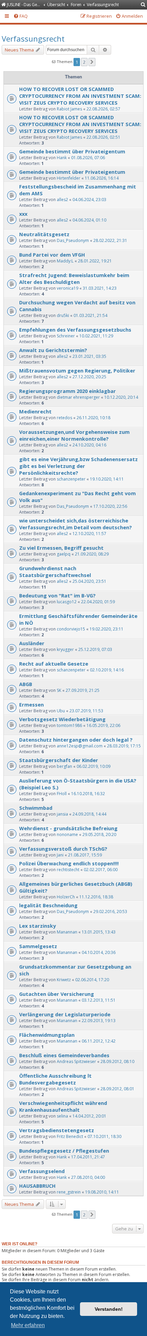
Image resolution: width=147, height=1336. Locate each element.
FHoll (62, 793)
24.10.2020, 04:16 (89, 445)
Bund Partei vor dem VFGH (52, 254)
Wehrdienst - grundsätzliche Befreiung (68, 828)
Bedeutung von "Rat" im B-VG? (57, 595)
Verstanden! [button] (109, 1309)
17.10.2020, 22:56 (110, 506)
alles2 (62, 199)
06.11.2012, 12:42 (99, 1041)
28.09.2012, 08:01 (117, 1089)
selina (62, 1116)
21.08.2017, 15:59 (85, 855)
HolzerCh (66, 897)
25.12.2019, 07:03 (95, 649)
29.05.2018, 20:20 (99, 834)
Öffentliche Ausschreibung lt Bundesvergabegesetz (55, 1079)
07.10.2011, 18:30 (104, 1136)
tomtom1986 (69, 725)
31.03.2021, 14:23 (100, 288)
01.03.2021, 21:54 (90, 315)
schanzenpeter (71, 479)
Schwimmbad (35, 807)
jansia (62, 814)
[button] (92, 62)
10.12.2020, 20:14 (121, 397)
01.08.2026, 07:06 (88, 158)
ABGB (25, 684)
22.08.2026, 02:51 (103, 137)
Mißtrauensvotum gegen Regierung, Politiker (77, 370)
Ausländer (31, 643)
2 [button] (84, 62)
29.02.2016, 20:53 (110, 911)
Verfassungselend (42, 1171)
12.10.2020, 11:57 (89, 533)
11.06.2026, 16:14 (102, 178)
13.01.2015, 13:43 (99, 932)
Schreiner (66, 336)
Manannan (67, 932)
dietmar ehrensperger (78, 397)
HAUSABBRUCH (37, 1185)
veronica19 (67, 288)
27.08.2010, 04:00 (88, 1177)
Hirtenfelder (68, 178)
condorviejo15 (71, 629)
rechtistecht (68, 869)
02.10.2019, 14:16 (107, 670)
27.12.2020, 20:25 (89, 377)
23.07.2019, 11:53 (86, 711)
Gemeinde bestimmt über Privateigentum (72, 151)
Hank (62, 158)
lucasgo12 (67, 602)
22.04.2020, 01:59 (98, 602)
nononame (67, 834)
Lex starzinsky (37, 925)
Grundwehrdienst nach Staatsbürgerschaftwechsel (55, 571)
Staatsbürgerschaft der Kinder (58, 760)
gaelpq (63, 554)
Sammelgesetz (38, 946)
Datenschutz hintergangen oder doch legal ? (76, 739)
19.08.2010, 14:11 (102, 1192)
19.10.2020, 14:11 (107, 479)
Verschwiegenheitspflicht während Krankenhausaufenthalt (63, 1106)
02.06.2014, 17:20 (92, 980)
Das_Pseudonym (73, 240)
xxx (23, 213)
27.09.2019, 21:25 (82, 690)
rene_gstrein (69, 1192)
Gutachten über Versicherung (56, 993)
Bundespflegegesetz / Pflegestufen (64, 1150)
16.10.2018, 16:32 (88, 793)
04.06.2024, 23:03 (89, 199)
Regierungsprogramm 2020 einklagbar (67, 391)
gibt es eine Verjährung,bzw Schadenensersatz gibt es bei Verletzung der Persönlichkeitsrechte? (78, 466)
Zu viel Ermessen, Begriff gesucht (61, 547)
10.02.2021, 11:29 (96, 336)
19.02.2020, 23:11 (106, 629)
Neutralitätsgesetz (44, 234)
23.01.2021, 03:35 (89, 356)
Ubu (61, 711)
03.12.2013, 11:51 (99, 1000)
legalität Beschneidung (48, 905)
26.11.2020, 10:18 (93, 418)
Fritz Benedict (70, 1136)
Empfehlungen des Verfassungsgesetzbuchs (75, 329)
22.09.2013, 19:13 (99, 1020)
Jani (60, 855)
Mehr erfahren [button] (28, 1325)
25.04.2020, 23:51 (89, 581)
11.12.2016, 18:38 (96, 897)
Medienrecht (35, 411)
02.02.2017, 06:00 (101, 869)
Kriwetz (64, 980)
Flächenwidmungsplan (47, 1034)
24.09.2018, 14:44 (89, 814)
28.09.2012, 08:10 (117, 1061)
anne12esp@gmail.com (80, 746)
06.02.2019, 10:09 (93, 766)
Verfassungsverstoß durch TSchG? (63, 848)
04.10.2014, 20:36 (99, 952)
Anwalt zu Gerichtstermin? (53, 350)
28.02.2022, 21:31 (110, 240)
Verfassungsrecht (33, 38)
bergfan (64, 766)
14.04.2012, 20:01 (89, 1116)
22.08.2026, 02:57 (103, 109)
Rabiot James (69, 109)
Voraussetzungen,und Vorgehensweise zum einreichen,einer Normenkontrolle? (74, 435)
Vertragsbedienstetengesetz (56, 1130)
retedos (64, 418)
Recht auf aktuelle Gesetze (53, 663)
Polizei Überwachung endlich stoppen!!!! (69, 863)
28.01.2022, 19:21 (95, 261)
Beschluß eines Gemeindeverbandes (64, 1055)
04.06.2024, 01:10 (89, 220)
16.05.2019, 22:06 (103, 725)
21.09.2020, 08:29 (92, 554)
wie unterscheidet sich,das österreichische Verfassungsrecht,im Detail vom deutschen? (75, 524)
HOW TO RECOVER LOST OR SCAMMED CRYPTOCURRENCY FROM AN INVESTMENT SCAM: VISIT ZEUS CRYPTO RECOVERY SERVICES (80, 96)
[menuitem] (143, 5)
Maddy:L (65, 261)
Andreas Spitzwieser (76, 1061)
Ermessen (31, 704)
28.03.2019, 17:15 (124, 746)
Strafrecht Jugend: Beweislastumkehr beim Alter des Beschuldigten (74, 278)
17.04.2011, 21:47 (88, 1157)
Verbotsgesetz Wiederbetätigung (62, 719)
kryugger (65, 649)
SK (59, 690)
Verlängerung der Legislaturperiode (64, 1014)
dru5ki (63, 315)
